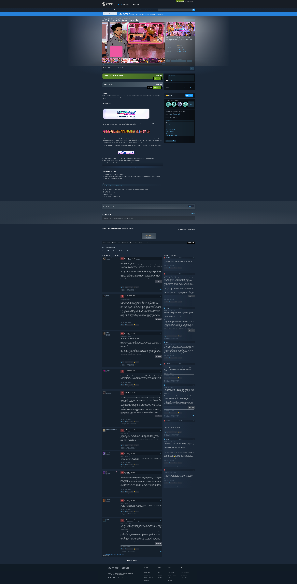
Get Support (184, 575)
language (191, 1)
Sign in (104, 67)
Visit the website (170, 120)
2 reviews (108, 259)
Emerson (108, 499)
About (134, 4)
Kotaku (103, 98)
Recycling (160, 577)
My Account (183, 577)
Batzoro (108, 392)
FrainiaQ (108, 370)
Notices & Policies (172, 575)
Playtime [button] (141, 242)
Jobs (159, 572)
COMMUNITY (127, 4)
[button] (104, 10)
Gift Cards (146, 580)
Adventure (171, 113)
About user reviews (182, 229)
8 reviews (108, 335)
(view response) (106, 555)
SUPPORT (140, 4)
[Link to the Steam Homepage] (107, 5)
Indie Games (110, 18)
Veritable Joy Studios (181, 49)
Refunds (170, 580)
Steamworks (147, 575)
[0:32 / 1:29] (133, 40)
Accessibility (171, 572)
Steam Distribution (148, 577)
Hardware (160, 575)
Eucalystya (108, 452)
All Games (104, 18)
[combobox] (175, 10)
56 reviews (108, 474)
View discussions (169, 133)
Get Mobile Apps (185, 572)
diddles (108, 332)
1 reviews (108, 454)
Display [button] (148, 242)
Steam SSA (147, 572)
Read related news (170, 131)
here (127, 218)
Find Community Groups (171, 135)
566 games (108, 334)
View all (193, 213)
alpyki (107, 295)
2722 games (108, 393)
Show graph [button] (190, 242)
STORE (120, 4)
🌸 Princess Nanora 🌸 (111, 472)
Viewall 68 (191, 104)
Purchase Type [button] (115, 242)
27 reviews (108, 371)
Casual (175, 113)
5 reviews (108, 431)
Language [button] (124, 242)
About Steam (147, 570)
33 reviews (108, 296)
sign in (186, 1)
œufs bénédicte (109, 257)
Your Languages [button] (110, 247)
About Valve (160, 570)
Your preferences (191, 229)
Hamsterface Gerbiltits (111, 429)
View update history (170, 129)
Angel (107, 519)
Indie (178, 113)
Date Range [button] (133, 242)
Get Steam (183, 570)
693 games (108, 473)
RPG (181, 113)
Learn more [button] (189, 95)
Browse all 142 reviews (132, 560)
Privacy (169, 570)
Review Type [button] (106, 242)
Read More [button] (158, 281)
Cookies (170, 577)
